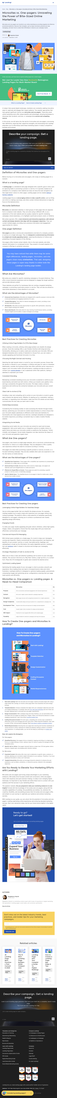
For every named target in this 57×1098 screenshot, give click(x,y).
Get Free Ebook (42, 94)
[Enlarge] (52, 315)
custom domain (15, 370)
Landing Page (6, 31)
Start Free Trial (19, 825)
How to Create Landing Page (34, 103)
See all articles (6, 906)
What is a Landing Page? (18, 103)
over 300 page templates (36, 709)
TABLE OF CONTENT (8, 167)
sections (10, 546)
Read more (6, 979)
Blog (7, 9)
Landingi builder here (32, 717)
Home (3, 9)
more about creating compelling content (41, 723)
